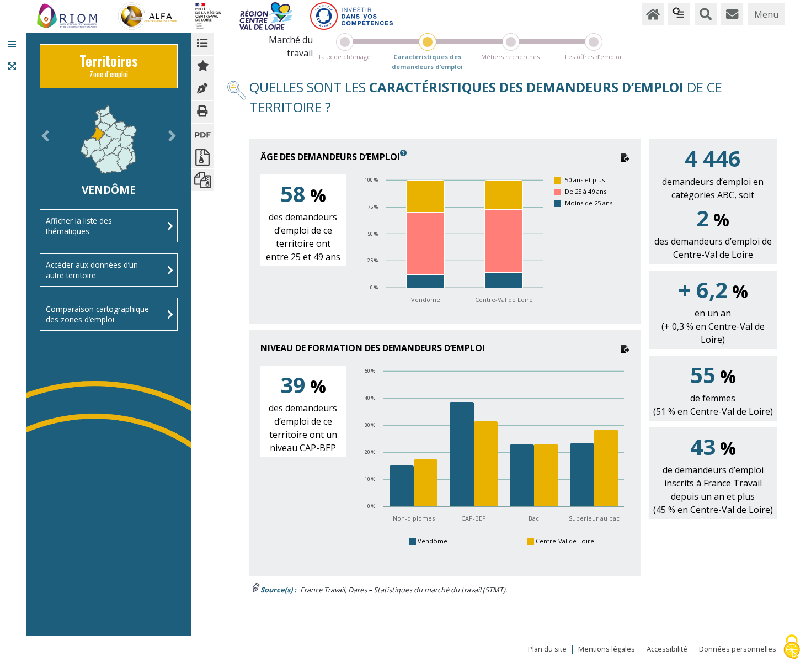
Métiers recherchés (510, 56)
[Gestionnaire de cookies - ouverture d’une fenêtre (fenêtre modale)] (791, 648)
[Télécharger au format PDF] (202, 135)
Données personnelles (737, 649)
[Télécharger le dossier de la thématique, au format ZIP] (202, 157)
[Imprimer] (202, 112)
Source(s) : (278, 590)
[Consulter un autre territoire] (45, 148)
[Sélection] (679, 14)
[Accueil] (653, 14)
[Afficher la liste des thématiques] (202, 44)
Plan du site (547, 649)
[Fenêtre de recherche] (706, 14)
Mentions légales (606, 649)
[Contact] (732, 14)
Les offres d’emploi (593, 56)
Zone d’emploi (108, 69)
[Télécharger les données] (625, 157)
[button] (12, 44)
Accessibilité (667, 649)
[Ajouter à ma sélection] (202, 67)
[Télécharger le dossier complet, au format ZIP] (202, 180)
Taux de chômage (344, 56)
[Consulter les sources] (202, 89)
